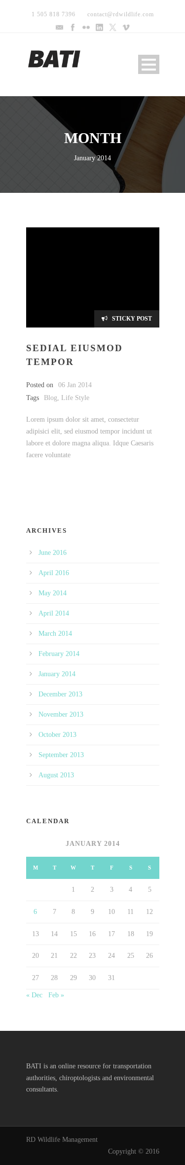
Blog (50, 397)
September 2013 (61, 755)
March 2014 (55, 633)
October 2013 (57, 734)
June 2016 (52, 552)
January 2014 (56, 674)
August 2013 (56, 775)
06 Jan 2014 (75, 385)
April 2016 (53, 573)
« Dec (34, 995)
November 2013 (60, 714)
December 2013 (60, 694)
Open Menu (148, 64)
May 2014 (52, 593)
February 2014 (58, 653)
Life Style (75, 397)
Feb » (56, 995)
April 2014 (53, 613)
